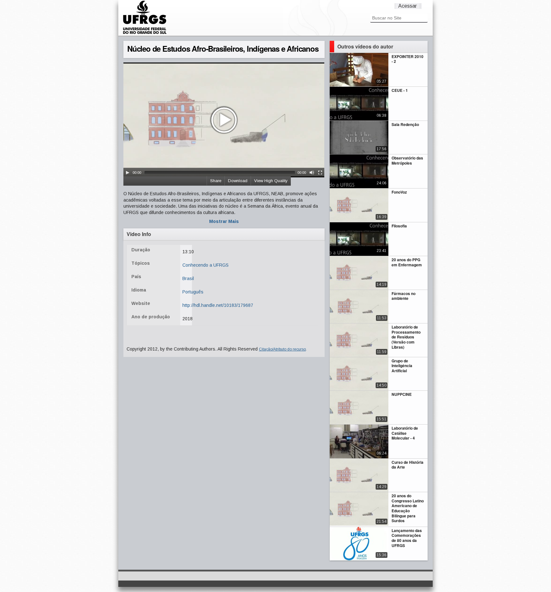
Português (192, 291)
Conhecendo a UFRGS (205, 265)
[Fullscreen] (320, 172)
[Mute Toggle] (311, 172)
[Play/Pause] (127, 172)
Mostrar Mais (224, 221)
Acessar (407, 6)
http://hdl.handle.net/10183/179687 (217, 305)
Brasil (188, 278)
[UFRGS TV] (145, 33)
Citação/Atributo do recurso (282, 349)
